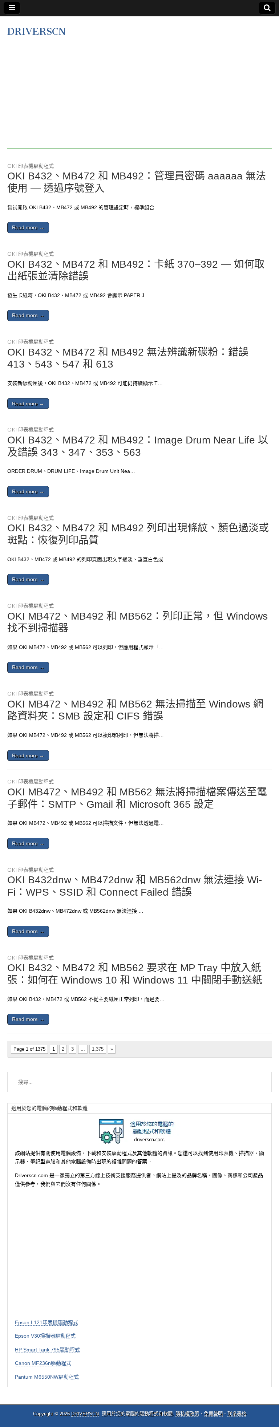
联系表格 (236, 1413)
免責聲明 (213, 1413)
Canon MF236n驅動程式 (43, 1363)
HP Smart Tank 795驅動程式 (47, 1350)
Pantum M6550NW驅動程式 (47, 1377)
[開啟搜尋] (267, 8)
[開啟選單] (12, 8)
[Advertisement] (139, 98)
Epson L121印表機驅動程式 (46, 1322)
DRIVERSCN (36, 31)
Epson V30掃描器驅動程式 (45, 1336)
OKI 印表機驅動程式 (30, 166)
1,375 (98, 1049)
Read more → (28, 227)
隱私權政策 (187, 1413)
